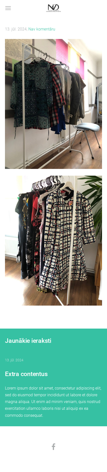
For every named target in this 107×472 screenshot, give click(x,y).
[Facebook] (53, 446)
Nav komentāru (41, 29)
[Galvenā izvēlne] (8, 8)
